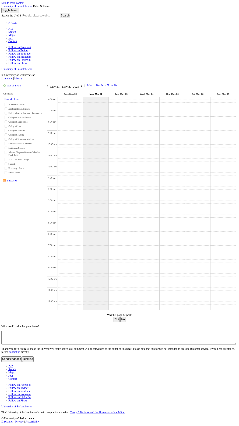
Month (110, 85)
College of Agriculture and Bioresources (25, 113)
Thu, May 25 (172, 94)
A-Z (10, 28)
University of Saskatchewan (16, 6)
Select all (8, 99)
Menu (10, 10)
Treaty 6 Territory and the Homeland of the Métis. (97, 412)
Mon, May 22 (95, 94)
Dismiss (28, 358)
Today (89, 85)
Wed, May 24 (146, 94)
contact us (14, 351)
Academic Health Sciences (19, 109)
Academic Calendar (16, 104)
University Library (16, 168)
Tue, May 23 (121, 94)
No (123, 319)
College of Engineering (17, 122)
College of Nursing (16, 135)
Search (65, 15)
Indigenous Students (16, 148)
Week (103, 85)
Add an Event (14, 85)
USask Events (14, 172)
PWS (12, 22)
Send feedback (11, 358)
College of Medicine (16, 130)
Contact (12, 41)
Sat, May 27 (223, 94)
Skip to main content (12, 2)
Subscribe (12, 180)
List (115, 85)
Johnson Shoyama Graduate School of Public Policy (24, 154)
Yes (116, 319)
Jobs (10, 38)
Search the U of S (11, 15)
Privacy (18, 78)
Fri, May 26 (197, 94)
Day (98, 85)
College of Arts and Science (19, 117)
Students (12, 164)
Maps (11, 34)
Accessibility (32, 421)
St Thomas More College (18, 159)
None (16, 99)
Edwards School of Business (20, 143)
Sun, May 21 (70, 94)
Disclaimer (7, 78)
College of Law (14, 126)
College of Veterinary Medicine (21, 139)
